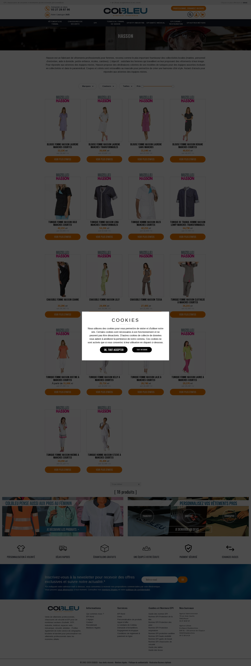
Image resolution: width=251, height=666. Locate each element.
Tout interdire (142, 349)
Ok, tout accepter (113, 350)
